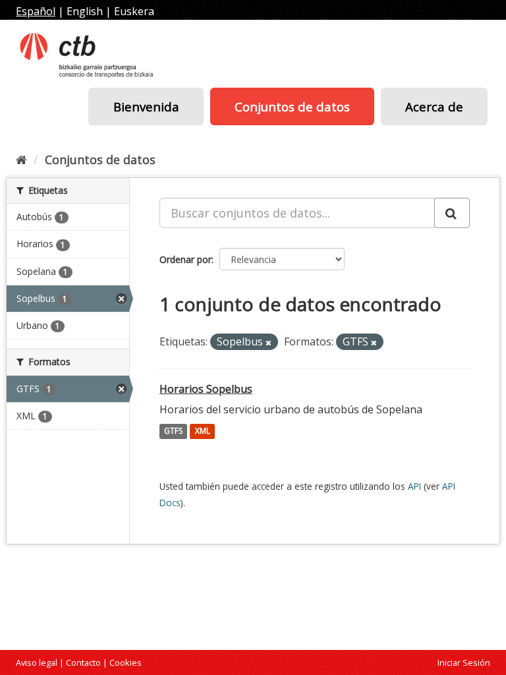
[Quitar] (268, 342)
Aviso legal (36, 662)
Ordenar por (185, 259)
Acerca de (434, 106)
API (414, 486)
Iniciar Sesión (463, 662)
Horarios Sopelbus (205, 389)
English (85, 11)
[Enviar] (452, 213)
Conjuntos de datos (292, 106)
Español (35, 11)
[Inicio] (21, 159)
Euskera (134, 11)
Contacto (83, 662)
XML (202, 431)
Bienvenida (146, 106)
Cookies (125, 662)
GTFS (173, 431)
